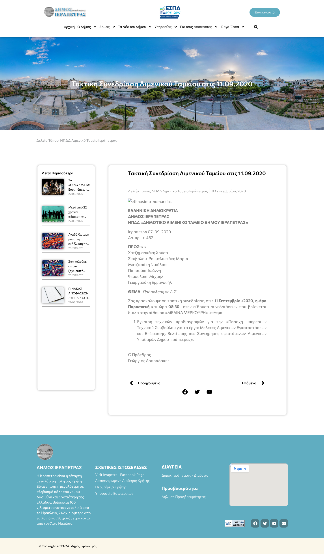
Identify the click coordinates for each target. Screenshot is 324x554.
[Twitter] (197, 391)
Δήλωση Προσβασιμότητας (184, 497)
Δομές (104, 27)
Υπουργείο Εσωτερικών (114, 493)
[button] (256, 27)
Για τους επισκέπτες (196, 27)
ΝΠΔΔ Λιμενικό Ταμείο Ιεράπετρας (88, 140)
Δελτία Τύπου (47, 140)
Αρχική (69, 27)
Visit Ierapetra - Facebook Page (119, 474)
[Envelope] (283, 523)
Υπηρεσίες (163, 27)
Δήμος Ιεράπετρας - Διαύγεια (185, 475)
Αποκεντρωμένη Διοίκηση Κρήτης (122, 480)
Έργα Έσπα (230, 27)
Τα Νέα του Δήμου (132, 27)
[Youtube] (209, 391)
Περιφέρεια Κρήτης (111, 487)
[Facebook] (185, 391)
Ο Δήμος (84, 27)
